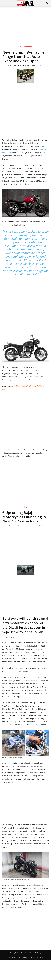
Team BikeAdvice (23, 66)
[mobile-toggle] (4, 3)
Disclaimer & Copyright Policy (31, 953)
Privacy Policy (14, 953)
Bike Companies (25, 47)
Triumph (6, 450)
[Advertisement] (25, 22)
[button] (47, 3)
